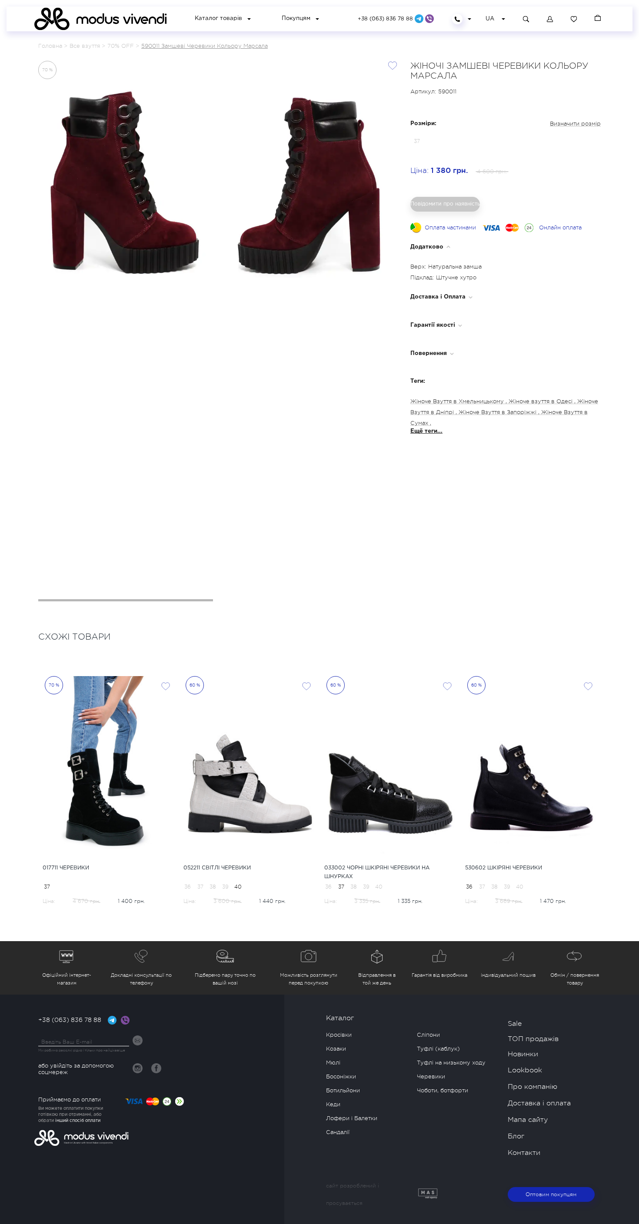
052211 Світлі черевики (217, 868)
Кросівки (339, 1035)
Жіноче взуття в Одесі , (543, 401)
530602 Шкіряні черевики (503, 868)
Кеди (333, 1104)
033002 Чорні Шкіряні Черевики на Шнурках (376, 872)
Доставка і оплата (539, 1103)
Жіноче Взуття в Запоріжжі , (500, 412)
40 (238, 887)
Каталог (340, 1018)
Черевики (431, 1076)
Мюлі (333, 1062)
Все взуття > (87, 46)
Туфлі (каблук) (438, 1048)
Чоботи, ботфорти (442, 1090)
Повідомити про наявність (445, 203)
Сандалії (337, 1132)
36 (469, 887)
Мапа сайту (528, 1120)
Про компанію (532, 1087)
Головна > (52, 46)
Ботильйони (343, 1090)
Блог (516, 1136)
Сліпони (428, 1035)
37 (47, 887)
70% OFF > (123, 46)
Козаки (336, 1048)
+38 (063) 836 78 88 (386, 19)
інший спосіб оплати (77, 1121)
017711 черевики (66, 868)
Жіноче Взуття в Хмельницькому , (459, 401)
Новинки (523, 1054)
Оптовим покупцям (551, 1194)
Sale (515, 1024)
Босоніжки (341, 1076)
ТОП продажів (533, 1039)
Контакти (524, 1153)
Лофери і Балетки (351, 1118)
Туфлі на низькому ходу (451, 1062)
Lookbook (525, 1070)
